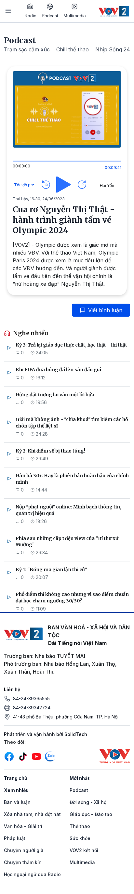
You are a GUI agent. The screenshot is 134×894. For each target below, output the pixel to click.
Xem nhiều (16, 790)
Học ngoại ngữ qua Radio (32, 874)
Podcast (50, 15)
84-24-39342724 (31, 707)
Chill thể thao (72, 49)
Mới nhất (79, 778)
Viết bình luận (105, 310)
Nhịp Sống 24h (114, 49)
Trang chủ (15, 778)
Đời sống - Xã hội (89, 802)
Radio (30, 15)
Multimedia (74, 15)
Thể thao (80, 826)
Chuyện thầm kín (23, 862)
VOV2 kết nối (84, 850)
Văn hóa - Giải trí (23, 826)
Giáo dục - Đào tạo (91, 814)
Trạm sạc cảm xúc (27, 49)
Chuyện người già (24, 850)
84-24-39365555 (31, 698)
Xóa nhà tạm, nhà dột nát (32, 814)
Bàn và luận (17, 802)
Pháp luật (14, 838)
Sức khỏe (80, 838)
